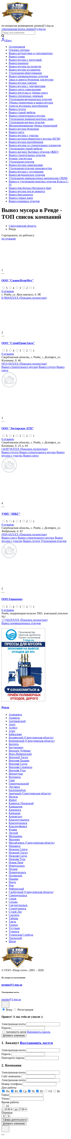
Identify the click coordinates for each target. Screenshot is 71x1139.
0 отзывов (7, 291)
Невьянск (15, 846)
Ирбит (13, 800)
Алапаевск (15, 714)
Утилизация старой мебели (25, 148)
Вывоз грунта (17, 109)
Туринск (14, 931)
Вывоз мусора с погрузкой (25, 59)
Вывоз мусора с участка (23, 135)
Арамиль (14, 717)
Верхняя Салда (18, 763)
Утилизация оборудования (25, 73)
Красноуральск (18, 823)
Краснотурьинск (19, 819)
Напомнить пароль (38, 1031)
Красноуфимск (18, 826)
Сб (50, 1091)
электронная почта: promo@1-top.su (23, 28)
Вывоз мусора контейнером (26, 142)
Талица (13, 924)
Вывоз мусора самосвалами (26, 165)
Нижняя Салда (18, 855)
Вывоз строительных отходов (27, 155)
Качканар (14, 813)
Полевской (15, 875)
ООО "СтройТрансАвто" (18, 343)
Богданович (16, 747)
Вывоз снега (16, 132)
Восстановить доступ (36, 1043)
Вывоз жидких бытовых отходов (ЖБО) (33, 151)
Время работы (10, 1102)
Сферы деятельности (15, 1119)
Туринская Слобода (21, 934)
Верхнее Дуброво (20, 750)
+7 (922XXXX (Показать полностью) (24, 619)
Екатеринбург (17, 790)
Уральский (15, 938)
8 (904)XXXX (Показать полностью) (24, 297)
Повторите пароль (13, 1057)
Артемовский (17, 721)
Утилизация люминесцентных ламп (31, 119)
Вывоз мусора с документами (27, 86)
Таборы (13, 918)
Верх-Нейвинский (20, 753)
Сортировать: (17, 235)
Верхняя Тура (17, 770)
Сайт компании (11, 1076)
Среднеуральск (18, 905)
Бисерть (14, 744)
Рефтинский (16, 888)
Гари (12, 780)
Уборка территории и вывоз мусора (31, 102)
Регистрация (25, 1009)
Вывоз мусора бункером (24, 128)
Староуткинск (17, 908)
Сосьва (13, 901)
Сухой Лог (15, 911)
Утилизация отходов (21, 161)
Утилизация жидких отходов (27, 122)
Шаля (12, 941)
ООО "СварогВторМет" (17, 280)
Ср (25, 1091)
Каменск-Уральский (21, 803)
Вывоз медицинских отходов (27, 174)
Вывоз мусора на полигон (25, 66)
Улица (5, 1098)
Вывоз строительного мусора (27, 115)
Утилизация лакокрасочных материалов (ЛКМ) (38, 178)
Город (5, 1094)
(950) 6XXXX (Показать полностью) (24, 534)
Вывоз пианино (18, 63)
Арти (12, 724)
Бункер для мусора (20, 158)
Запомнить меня (16, 1031)
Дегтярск (14, 786)
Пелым (13, 869)
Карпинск (15, 809)
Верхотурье (16, 773)
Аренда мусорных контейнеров (28, 105)
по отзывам (8, 238)
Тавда (12, 921)
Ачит (12, 730)
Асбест (13, 727)
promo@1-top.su (11, 984)
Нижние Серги (18, 849)
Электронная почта (13, 1024)
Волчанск (15, 777)
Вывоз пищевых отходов (24, 201)
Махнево (14, 839)
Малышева (15, 836)
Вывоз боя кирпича (21, 194)
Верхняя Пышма (19, 760)
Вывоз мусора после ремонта (27, 191)
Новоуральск (17, 865)
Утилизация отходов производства (30, 168)
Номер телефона (12, 1083)
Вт (16, 1091)
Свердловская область (22, 225)
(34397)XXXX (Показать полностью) (24, 449)
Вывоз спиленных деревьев (26, 96)
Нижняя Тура (17, 859)
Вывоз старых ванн (21, 197)
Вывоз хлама (17, 56)
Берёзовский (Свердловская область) (31, 740)
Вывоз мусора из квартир (24, 69)
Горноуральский (19, 783)
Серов (12, 898)
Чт (33, 1091)
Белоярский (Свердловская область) (31, 737)
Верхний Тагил (18, 757)
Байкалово (15, 734)
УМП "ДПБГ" (11, 513)
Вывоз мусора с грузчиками (26, 171)
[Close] (2, 1134)
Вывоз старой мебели (22, 112)
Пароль (6, 1027)
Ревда (5, 707)
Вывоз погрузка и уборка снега (28, 92)
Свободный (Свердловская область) (31, 892)
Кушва (13, 829)
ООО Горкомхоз (11, 599)
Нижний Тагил (18, 852)
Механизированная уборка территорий (33, 125)
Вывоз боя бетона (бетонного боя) (30, 188)
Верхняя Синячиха (20, 767)
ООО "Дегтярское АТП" (17, 428)
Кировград (15, 816)
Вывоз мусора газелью (23, 82)
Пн (8, 1091)
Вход (8, 40)
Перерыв (7, 1112)
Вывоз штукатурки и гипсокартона (31, 53)
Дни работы (8, 1087)
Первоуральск (17, 872)
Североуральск (18, 895)
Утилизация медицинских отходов (30, 99)
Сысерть (14, 915)
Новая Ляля (16, 862)
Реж (11, 885)
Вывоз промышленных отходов (28, 76)
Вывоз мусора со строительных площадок (35, 145)
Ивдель (13, 796)
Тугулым (14, 928)
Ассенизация (17, 46)
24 (7, 1105)
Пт (41, 1091)
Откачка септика (19, 49)
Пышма (13, 878)
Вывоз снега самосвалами (25, 89)
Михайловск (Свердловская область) (31, 842)
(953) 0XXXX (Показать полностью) (24, 363)
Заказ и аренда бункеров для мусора (31, 79)
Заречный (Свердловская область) (30, 793)
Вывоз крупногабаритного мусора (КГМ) (34, 138)
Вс (58, 1091)
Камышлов (15, 806)
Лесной (13, 832)
